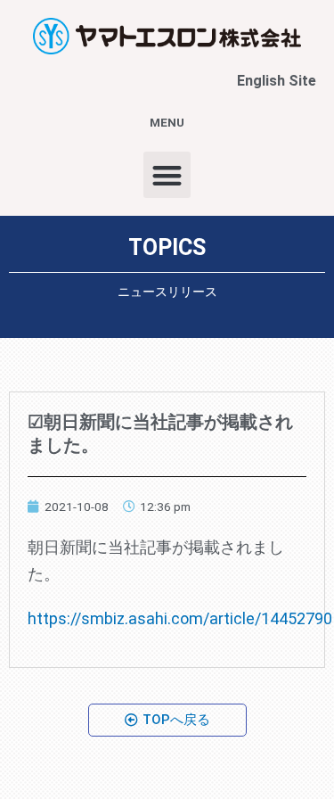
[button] (167, 175)
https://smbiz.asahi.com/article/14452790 (180, 618)
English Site (276, 80)
